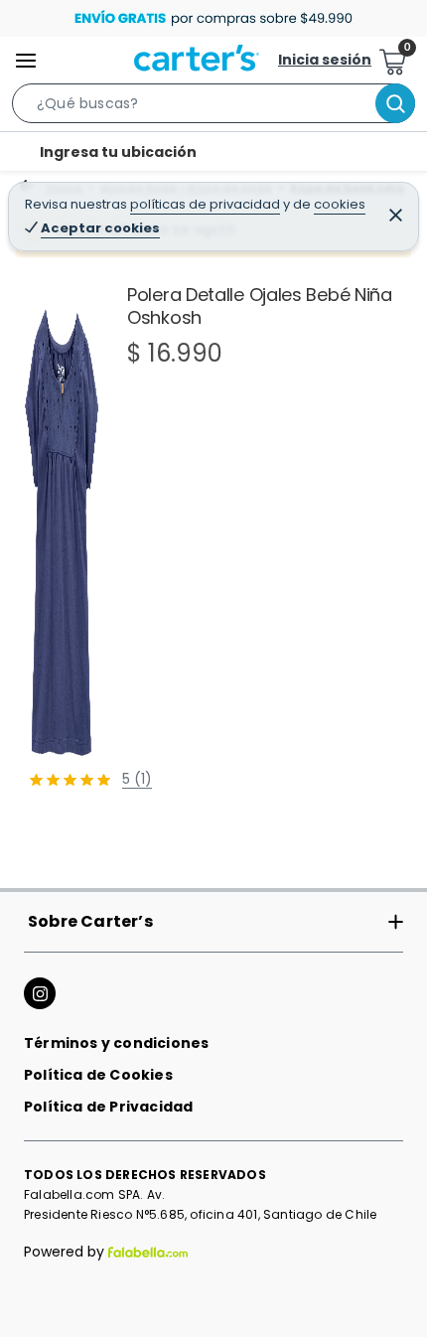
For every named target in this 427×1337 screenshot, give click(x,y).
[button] (213, 107)
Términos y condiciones (116, 1043)
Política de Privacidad (108, 1106)
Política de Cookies (98, 1075)
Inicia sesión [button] (324, 60)
